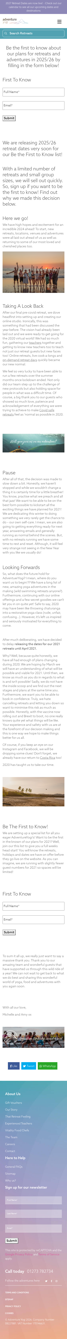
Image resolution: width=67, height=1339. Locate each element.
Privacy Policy (13, 1306)
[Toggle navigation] (59, 21)
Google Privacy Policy (19, 1254)
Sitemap (10, 1173)
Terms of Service (48, 1254)
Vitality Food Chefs (17, 1130)
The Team (11, 1137)
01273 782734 (40, 1271)
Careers (10, 1144)
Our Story (11, 1109)
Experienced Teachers (18, 1123)
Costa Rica (47, 758)
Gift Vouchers (13, 1102)
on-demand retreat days (20, 360)
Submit (9, 118)
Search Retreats (21, 33)
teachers (35, 343)
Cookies (9, 1313)
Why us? (10, 1180)
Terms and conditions (17, 1292)
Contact (10, 1151)
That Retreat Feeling (17, 1116)
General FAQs (14, 1166)
